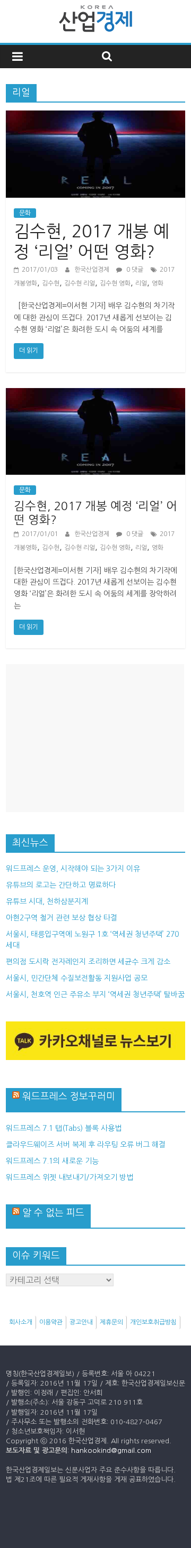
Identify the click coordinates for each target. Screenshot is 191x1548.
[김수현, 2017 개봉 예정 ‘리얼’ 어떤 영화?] (95, 117)
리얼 (141, 283)
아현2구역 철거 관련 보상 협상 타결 (61, 918)
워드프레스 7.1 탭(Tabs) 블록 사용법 (63, 1128)
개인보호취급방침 (153, 1322)
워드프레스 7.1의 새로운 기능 (52, 1161)
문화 (25, 213)
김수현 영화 (115, 283)
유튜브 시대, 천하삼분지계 (47, 901)
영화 (157, 283)
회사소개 (20, 1322)
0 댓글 (134, 269)
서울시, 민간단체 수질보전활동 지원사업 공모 (76, 978)
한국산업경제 (92, 269)
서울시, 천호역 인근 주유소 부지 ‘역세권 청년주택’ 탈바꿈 (95, 994)
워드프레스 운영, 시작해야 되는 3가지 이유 (73, 868)
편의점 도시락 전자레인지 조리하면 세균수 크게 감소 (88, 961)
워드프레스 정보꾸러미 (68, 1096)
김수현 (50, 283)
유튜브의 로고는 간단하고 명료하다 (61, 885)
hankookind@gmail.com (111, 1450)
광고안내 (81, 1322)
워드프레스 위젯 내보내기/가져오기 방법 (69, 1177)
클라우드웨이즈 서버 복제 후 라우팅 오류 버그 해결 (86, 1144)
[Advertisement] (95, 738)
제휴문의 (111, 1322)
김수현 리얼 (79, 283)
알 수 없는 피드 (53, 1213)
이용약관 (51, 1322)
